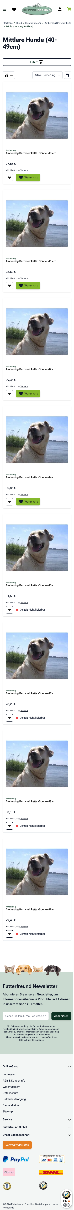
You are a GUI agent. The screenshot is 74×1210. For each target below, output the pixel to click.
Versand (24, 170)
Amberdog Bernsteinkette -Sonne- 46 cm (31, 585)
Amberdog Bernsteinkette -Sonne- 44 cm (31, 477)
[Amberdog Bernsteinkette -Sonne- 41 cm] (37, 223)
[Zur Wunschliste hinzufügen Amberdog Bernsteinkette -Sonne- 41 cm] (9, 285)
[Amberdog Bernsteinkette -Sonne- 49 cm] (37, 872)
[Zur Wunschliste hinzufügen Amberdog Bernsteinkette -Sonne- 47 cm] (9, 718)
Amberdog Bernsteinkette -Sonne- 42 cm (31, 369)
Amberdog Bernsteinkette (58, 23)
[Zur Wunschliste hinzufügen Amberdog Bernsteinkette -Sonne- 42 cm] (9, 393)
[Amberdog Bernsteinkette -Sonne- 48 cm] (37, 764)
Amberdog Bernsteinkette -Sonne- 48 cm (31, 801)
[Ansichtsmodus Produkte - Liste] (6, 75)
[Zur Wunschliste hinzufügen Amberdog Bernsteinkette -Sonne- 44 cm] (9, 501)
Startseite (8, 23)
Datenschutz (10, 1093)
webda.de (8, 1191)
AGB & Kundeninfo (14, 1080)
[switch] (64, 1205)
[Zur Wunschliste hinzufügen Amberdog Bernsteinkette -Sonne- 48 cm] (9, 826)
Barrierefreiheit (11, 1105)
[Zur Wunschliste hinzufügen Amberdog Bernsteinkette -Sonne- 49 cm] (9, 934)
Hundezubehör (33, 23)
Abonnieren (61, 1016)
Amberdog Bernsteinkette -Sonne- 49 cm (31, 909)
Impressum (9, 1074)
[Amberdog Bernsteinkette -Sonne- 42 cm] (37, 331)
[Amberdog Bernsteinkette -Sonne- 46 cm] (37, 548)
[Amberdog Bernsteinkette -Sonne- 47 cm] (37, 656)
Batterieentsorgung (14, 1099)
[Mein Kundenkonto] (59, 9)
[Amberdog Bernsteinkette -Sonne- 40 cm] (37, 115)
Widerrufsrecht (11, 1086)
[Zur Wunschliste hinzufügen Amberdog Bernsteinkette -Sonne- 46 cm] (9, 609)
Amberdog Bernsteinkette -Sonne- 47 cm (31, 693)
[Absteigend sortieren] (67, 75)
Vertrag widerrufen (17, 1129)
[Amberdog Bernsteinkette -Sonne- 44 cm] (37, 439)
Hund (19, 23)
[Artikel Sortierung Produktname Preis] (47, 75)
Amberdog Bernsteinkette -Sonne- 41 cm (31, 261)
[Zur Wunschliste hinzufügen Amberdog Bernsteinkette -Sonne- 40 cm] (9, 177)
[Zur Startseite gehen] (37, 9)
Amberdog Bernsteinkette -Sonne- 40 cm (31, 153)
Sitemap (8, 1111)
